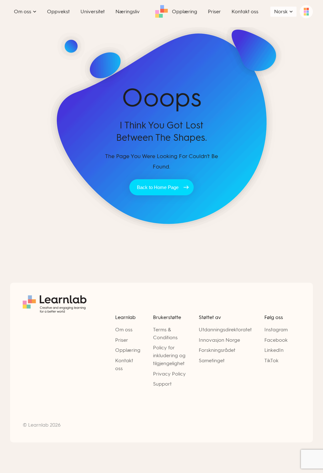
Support (162, 384)
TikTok (271, 361)
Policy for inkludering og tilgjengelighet (169, 355)
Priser (121, 340)
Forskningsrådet (217, 350)
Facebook (276, 340)
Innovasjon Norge (219, 340)
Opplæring (127, 350)
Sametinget (212, 361)
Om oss (123, 330)
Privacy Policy (169, 374)
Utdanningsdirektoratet (225, 330)
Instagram (276, 330)
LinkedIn (274, 350)
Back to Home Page (158, 187)
